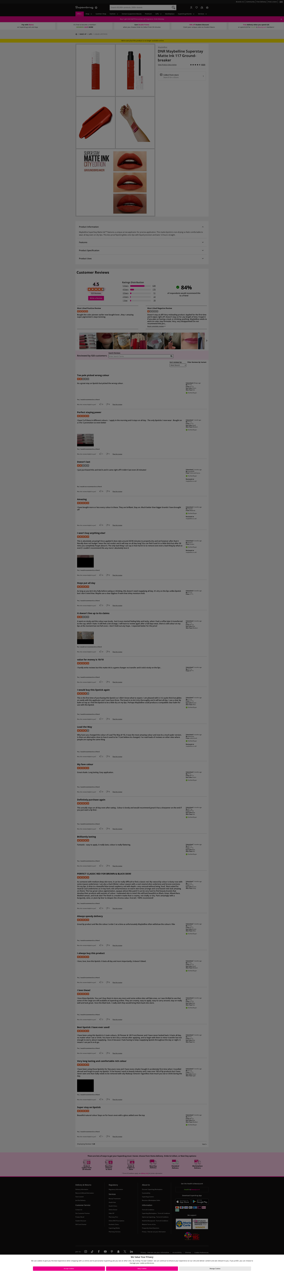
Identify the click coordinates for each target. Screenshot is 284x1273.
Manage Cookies (215, 1268)
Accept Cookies (69, 1268)
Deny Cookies (142, 1268)
